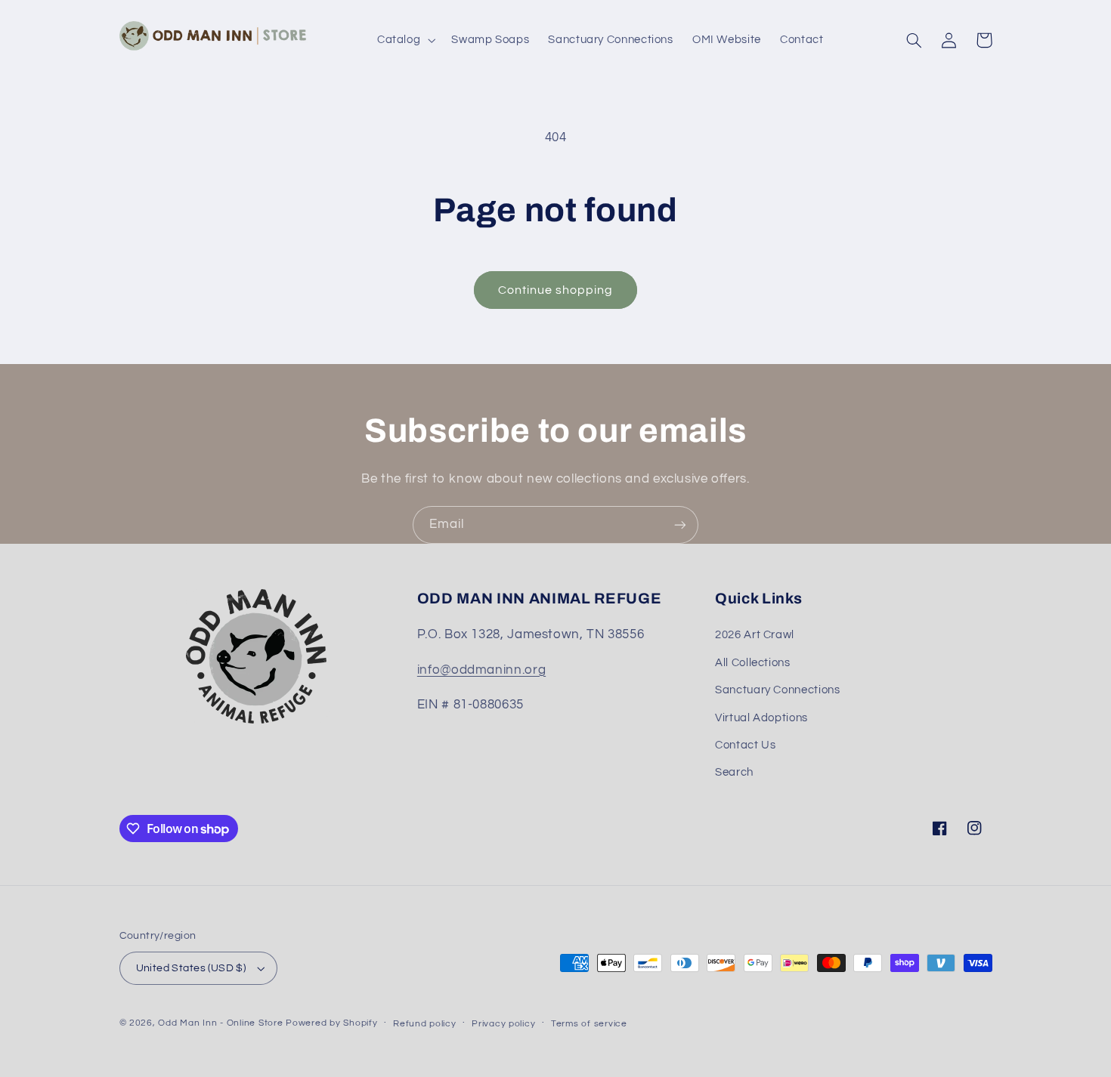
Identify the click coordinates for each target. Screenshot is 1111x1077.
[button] (404, 40)
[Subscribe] (680, 524)
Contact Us (745, 745)
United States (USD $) (191, 968)
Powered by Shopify (331, 1023)
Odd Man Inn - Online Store (220, 1023)
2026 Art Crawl (754, 634)
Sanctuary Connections (777, 690)
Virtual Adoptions (761, 718)
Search (734, 772)
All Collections (752, 662)
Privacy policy (503, 1024)
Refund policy (424, 1024)
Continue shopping (556, 290)
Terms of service (589, 1024)
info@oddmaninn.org (481, 670)
